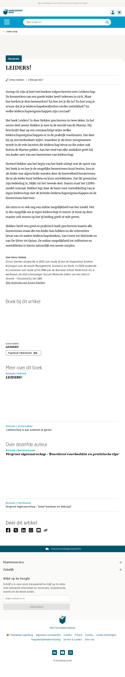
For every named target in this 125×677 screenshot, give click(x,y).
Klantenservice (13, 562)
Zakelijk (8, 569)
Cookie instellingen (106, 635)
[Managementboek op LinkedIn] (54, 652)
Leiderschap (11, 31)
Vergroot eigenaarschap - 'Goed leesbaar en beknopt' (38, 506)
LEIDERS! (12, 347)
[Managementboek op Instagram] (70, 652)
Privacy (78, 635)
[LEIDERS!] (17, 322)
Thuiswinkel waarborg (21, 635)
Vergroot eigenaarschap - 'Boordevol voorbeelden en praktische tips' (62, 454)
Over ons (89, 639)
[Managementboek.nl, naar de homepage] (13, 14)
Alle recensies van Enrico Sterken (25, 282)
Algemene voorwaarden (48, 635)
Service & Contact (72, 639)
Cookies (89, 635)
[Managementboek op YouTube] (62, 652)
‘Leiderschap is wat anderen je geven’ (29, 429)
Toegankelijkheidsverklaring (46, 639)
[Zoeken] (107, 22)
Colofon (68, 635)
